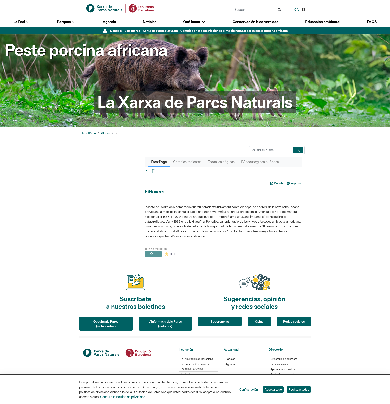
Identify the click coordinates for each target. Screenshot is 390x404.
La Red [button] (19, 21)
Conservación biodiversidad (256, 21)
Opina (259, 321)
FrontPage (89, 133)
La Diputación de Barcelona (196, 359)
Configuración (248, 389)
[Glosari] (147, 171)
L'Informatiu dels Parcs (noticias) (165, 323)
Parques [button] (64, 21)
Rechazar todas (299, 389)
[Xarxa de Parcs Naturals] (120, 8)
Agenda (109, 21)
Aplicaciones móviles (282, 369)
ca (296, 9)
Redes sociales (294, 321)
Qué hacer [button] (192, 21)
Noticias (149, 21)
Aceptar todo (273, 389)
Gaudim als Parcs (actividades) (105, 323)
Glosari (105, 133)
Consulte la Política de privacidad (122, 397)
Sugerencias (220, 321)
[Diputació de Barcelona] (117, 352)
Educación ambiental (322, 21)
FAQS (372, 21)
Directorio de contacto (283, 359)
